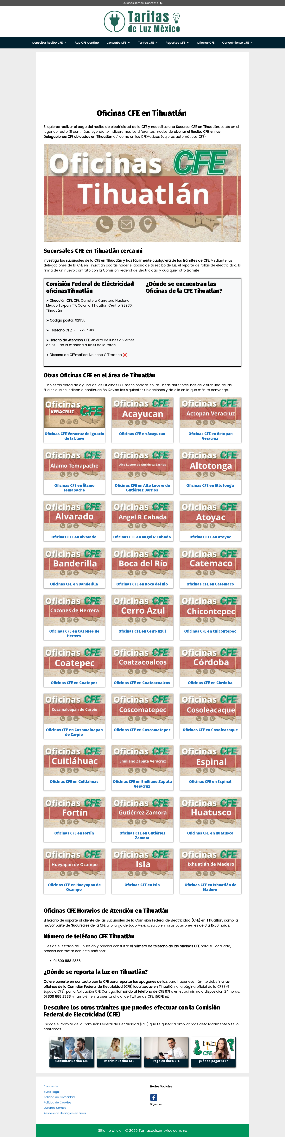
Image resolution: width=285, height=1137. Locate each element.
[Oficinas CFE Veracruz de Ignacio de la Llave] (74, 425)
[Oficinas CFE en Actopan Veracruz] (210, 425)
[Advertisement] (142, 79)
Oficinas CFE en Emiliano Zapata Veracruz (142, 784)
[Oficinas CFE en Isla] (142, 876)
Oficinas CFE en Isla (142, 885)
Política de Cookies (57, 1102)
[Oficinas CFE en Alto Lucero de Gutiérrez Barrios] (142, 477)
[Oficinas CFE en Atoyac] (210, 529)
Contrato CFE (116, 43)
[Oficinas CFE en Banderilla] (74, 576)
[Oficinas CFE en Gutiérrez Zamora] (142, 825)
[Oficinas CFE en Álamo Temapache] (74, 477)
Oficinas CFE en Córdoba (210, 682)
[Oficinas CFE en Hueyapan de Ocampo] (74, 876)
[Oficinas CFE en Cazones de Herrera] (74, 623)
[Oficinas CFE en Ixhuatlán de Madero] (210, 876)
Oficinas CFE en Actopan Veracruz (210, 436)
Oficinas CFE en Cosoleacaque (211, 730)
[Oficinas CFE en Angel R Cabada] (142, 529)
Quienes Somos (55, 1108)
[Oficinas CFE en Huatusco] (210, 825)
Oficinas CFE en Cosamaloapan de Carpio (74, 732)
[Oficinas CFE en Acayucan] (142, 425)
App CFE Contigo (87, 43)
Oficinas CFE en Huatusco (210, 833)
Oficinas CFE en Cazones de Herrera (74, 633)
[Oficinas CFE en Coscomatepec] (142, 721)
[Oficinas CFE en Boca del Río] (142, 576)
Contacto (51, 1086)
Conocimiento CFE (235, 43)
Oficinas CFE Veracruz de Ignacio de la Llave (74, 436)
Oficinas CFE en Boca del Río (142, 584)
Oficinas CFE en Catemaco (211, 584)
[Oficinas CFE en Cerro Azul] (142, 623)
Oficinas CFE (205, 43)
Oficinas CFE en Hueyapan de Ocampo (74, 887)
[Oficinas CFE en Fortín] (74, 825)
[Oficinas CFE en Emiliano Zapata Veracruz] (142, 773)
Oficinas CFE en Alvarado (74, 537)
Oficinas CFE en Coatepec (74, 682)
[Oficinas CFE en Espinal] (210, 773)
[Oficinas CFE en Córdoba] (210, 674)
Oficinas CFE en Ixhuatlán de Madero (211, 887)
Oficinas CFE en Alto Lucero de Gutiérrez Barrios (142, 487)
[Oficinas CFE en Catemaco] (210, 576)
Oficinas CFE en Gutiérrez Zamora (142, 835)
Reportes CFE (175, 43)
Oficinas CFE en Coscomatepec (142, 730)
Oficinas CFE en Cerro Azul (142, 631)
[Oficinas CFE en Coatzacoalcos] (142, 674)
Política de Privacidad (59, 1097)
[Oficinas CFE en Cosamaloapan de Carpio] (74, 721)
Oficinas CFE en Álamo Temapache (74, 487)
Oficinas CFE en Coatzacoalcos (142, 682)
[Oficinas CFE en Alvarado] (74, 529)
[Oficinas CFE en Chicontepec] (210, 623)
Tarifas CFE (146, 43)
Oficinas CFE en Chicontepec (210, 631)
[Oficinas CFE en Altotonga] (210, 477)
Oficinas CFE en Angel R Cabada (142, 537)
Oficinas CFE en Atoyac (210, 537)
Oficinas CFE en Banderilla (74, 584)
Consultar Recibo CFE (47, 43)
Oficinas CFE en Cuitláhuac (74, 781)
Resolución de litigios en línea (65, 1113)
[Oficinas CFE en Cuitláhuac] (74, 773)
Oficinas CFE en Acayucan (142, 433)
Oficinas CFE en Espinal (210, 781)
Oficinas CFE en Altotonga (210, 485)
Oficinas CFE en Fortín (74, 833)
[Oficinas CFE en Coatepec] (74, 674)
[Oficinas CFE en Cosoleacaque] (210, 721)
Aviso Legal (52, 1092)
